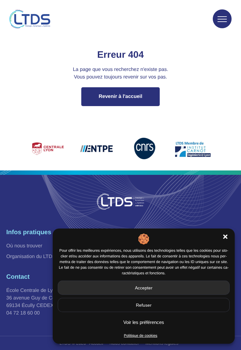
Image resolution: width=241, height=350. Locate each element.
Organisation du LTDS (31, 256)
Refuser (144, 305)
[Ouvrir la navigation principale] (222, 18)
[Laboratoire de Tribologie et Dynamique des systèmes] (29, 19)
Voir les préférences (143, 322)
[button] (225, 237)
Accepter (144, 287)
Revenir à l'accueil (120, 96)
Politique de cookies (141, 335)
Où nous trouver (24, 246)
